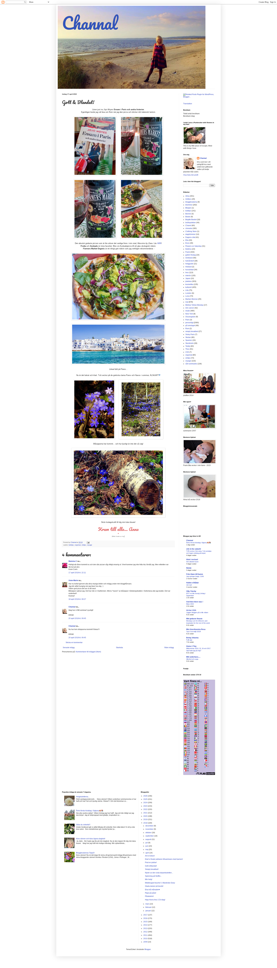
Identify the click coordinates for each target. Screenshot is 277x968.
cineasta (188, 228)
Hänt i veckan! (192, 559)
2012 (145, 932)
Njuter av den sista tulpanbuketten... (159, 873)
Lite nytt (189, 585)
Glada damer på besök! (154, 886)
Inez (187, 273)
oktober (148, 833)
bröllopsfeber (190, 223)
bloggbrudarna (191, 202)
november (149, 829)
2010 (145, 939)
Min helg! (148, 879)
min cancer (189, 308)
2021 (145, 813)
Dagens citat (190, 237)
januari (148, 911)
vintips (84, 545)
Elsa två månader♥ (152, 890)
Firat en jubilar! (151, 862)
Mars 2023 (190, 604)
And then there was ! (194, 602)
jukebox (188, 281)
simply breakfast (191, 331)
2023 (145, 806)
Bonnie (188, 214)
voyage (89, 545)
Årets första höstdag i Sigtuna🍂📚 (198, 542)
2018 (145, 823)
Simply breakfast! (151, 869)
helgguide (189, 264)
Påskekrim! (149, 896)
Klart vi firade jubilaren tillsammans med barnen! (164, 859)
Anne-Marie (73, 580)
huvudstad (189, 270)
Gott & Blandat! (151, 866)
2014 (145, 925)
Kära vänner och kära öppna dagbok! (90, 839)
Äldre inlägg (169, 648)
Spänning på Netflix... (153, 876)
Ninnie (188, 568)
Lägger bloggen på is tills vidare (197, 612)
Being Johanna (192, 638)
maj (147, 849)
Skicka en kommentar (74, 642)
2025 (145, 799)
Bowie (187, 217)
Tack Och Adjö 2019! (193, 631)
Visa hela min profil (190, 175)
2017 (145, 915)
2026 (145, 796)
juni (147, 846)
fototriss (188, 249)
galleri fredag (190, 255)
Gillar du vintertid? (83, 825)
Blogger (148, 949)
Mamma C (73, 561)
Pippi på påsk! (150, 893)
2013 (145, 928)
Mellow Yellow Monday (194, 305)
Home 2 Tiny (191, 646)
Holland (188, 267)
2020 (145, 816)
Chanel (188, 225)
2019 (145, 819)
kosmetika (189, 284)
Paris (187, 320)
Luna (187, 296)
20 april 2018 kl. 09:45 (77, 618)
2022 (145, 809)
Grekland (189, 258)
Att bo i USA (191, 610)
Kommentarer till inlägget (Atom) (88, 652)
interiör (188, 276)
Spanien (188, 340)
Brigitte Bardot (190, 220)
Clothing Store (191, 231)
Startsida (119, 648)
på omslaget (190, 325)
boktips (71, 545)
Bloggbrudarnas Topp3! (85, 853)
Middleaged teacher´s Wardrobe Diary (160, 883)
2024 (145, 803)
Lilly (187, 290)
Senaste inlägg (69, 648)
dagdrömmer (190, 234)
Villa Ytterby (191, 591)
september (149, 836)
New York (189, 314)
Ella (186, 240)
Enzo (187, 243)
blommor (188, 205)
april (147, 853)
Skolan (188, 337)
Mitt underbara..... (193, 657)
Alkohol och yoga (192, 659)
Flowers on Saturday (193, 246)
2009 (145, 942)
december (149, 826)
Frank (187, 252)
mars (147, 904)
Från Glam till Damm (194, 574)
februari (148, 907)
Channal (90, 23)
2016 (145, 918)
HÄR (159, 243)
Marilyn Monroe (191, 299)
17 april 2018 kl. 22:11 (77, 573)
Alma (187, 196)
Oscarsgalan (190, 317)
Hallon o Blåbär (192, 583)
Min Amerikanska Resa (195, 629)
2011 (145, 935)
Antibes (188, 199)
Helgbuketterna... (82, 797)
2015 (145, 922)
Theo (187, 349)
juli (146, 843)
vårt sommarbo (191, 364)
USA (187, 352)
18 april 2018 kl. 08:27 (77, 599)
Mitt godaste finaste (194, 619)
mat (186, 302)
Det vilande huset (192, 562)
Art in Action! (150, 856)
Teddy (187, 346)
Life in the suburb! (193, 549)
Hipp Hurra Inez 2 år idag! (155, 900)
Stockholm (189, 343)
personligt (189, 323)
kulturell (188, 287)
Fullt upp (189, 640)
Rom (187, 329)
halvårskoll (189, 261)
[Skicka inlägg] (88, 542)
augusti (148, 839)
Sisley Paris (190, 334)
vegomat (78, 545)
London (188, 293)
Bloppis (188, 208)
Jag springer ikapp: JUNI (195, 576)
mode (187, 311)
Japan (187, 278)
